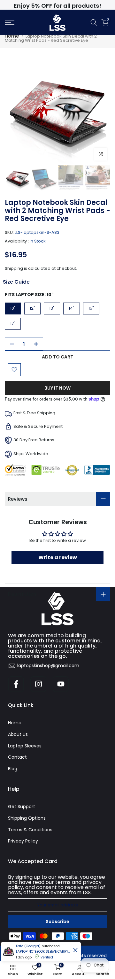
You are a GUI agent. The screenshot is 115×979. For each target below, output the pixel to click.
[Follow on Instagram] (38, 684)
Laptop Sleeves (25, 746)
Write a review (57, 557)
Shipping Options (27, 818)
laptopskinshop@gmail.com (48, 665)
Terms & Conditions (30, 829)
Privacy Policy (23, 841)
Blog (12, 768)
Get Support (21, 806)
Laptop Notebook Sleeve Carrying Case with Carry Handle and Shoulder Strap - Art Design (43, 951)
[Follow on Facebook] (16, 684)
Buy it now (57, 388)
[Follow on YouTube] (61, 684)
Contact (17, 757)
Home (12, 35)
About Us (18, 734)
